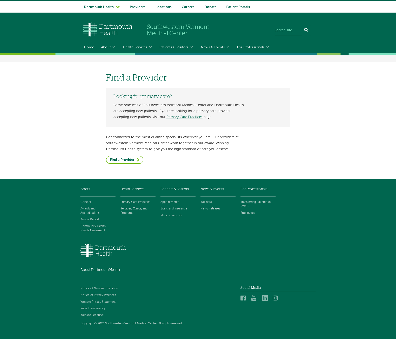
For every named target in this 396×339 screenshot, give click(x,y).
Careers (188, 7)
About (106, 47)
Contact (85, 202)
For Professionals (251, 47)
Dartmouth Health (99, 7)
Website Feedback (92, 315)
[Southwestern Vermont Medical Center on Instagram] (276, 298)
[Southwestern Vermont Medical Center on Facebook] (244, 298)
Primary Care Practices (184, 117)
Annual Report (89, 219)
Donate (210, 7)
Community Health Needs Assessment (93, 228)
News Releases (210, 208)
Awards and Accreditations (89, 210)
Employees (247, 213)
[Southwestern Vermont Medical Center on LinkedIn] (266, 298)
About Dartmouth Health (100, 269)
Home (89, 47)
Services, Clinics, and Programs (133, 210)
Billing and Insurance (173, 208)
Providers (137, 7)
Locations (164, 7)
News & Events (213, 47)
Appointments (169, 202)
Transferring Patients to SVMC (255, 204)
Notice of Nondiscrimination (99, 288)
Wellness (206, 202)
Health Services (135, 47)
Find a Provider (122, 160)
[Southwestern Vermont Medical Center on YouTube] (255, 298)
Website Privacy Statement (98, 301)
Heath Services (132, 189)
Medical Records (171, 215)
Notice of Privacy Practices (98, 295)
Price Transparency (92, 308)
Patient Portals (238, 7)
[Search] (306, 30)
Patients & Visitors (174, 47)
